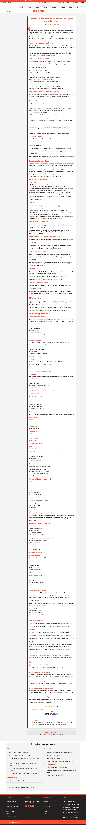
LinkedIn (78, 6)
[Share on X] (48, 714)
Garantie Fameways (48, 804)
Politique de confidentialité (12, 816)
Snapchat (29, 7)
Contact (2, 11)
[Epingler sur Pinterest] (53, 714)
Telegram (21, 7)
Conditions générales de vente (12, 806)
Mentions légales (10, 811)
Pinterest (54, 7)
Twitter (53, 6)
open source (52, 45)
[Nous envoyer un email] (41, 11)
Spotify (61, 6)
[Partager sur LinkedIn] (55, 714)
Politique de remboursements (12, 809)
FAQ (6, 11)
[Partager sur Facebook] (46, 714)
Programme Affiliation (11, 801)
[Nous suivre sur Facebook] (36, 11)
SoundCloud (62, 7)
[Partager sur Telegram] (57, 714)
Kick (77, 7)
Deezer (37, 7)
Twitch (69, 6)
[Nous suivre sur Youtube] (43, 11)
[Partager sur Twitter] (51, 714)
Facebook (29, 6)
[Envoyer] (34, 11)
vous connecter (47, 734)
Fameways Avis (47, 806)
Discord (45, 7)
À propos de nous (47, 809)
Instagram (21, 6)
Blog (9, 11)
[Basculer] (8, 751)
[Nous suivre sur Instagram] (38, 11)
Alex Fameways (56, 24)
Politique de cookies (10, 813)
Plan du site (46, 801)
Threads (70, 7)
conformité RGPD (54, 485)
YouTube (37, 6)
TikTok (45, 6)
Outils (12, 11)
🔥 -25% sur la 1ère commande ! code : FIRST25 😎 (14, 0)
